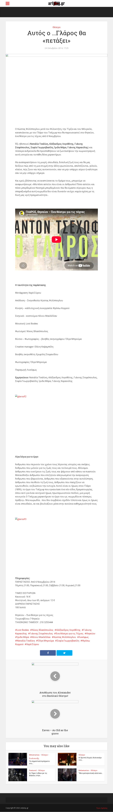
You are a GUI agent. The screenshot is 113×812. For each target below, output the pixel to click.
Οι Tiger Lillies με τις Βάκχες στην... (38, 774)
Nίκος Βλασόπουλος (42, 629)
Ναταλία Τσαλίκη (26, 640)
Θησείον (90, 633)
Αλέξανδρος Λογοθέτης (68, 629)
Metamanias (34, 755)
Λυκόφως (84, 637)
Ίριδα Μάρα (23, 637)
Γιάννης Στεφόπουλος (41, 633)
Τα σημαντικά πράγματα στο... (39, 762)
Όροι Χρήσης (101, 808)
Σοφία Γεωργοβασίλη (68, 640)
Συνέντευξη (34, 758)
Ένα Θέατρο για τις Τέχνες (69, 633)
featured (33, 770)
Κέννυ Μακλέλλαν (41, 637)
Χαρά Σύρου (32, 644)
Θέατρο (56, 27)
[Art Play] (56, 3)
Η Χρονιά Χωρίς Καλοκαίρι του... (90, 758)
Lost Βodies (23, 629)
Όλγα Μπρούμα (46, 640)
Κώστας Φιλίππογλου (64, 637)
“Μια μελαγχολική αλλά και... (91, 773)
